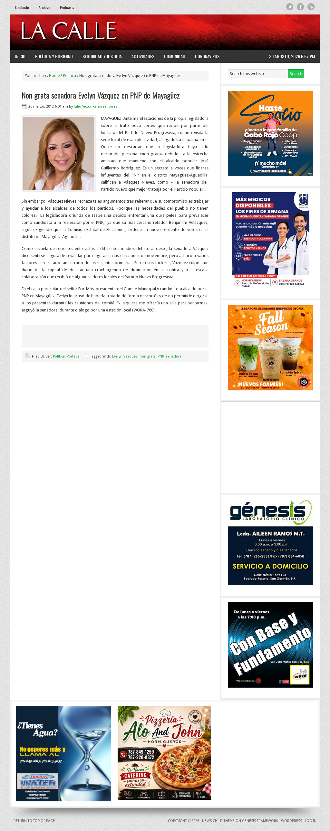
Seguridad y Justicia (102, 56)
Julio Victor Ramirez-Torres (95, 106)
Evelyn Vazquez (125, 356)
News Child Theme (218, 821)
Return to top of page (34, 821)
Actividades (142, 56)
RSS (311, 7)
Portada (73, 356)
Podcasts (67, 7)
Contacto (22, 7)
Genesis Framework (260, 821)
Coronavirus (207, 56)
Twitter (290, 7)
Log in (310, 821)
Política (59, 356)
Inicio (20, 56)
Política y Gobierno (54, 56)
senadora (173, 356)
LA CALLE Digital (85, 32)
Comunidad (174, 56)
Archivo (44, 7)
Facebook (300, 7)
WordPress (291, 821)
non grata (148, 356)
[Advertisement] (236, 32)
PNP (161, 356)
